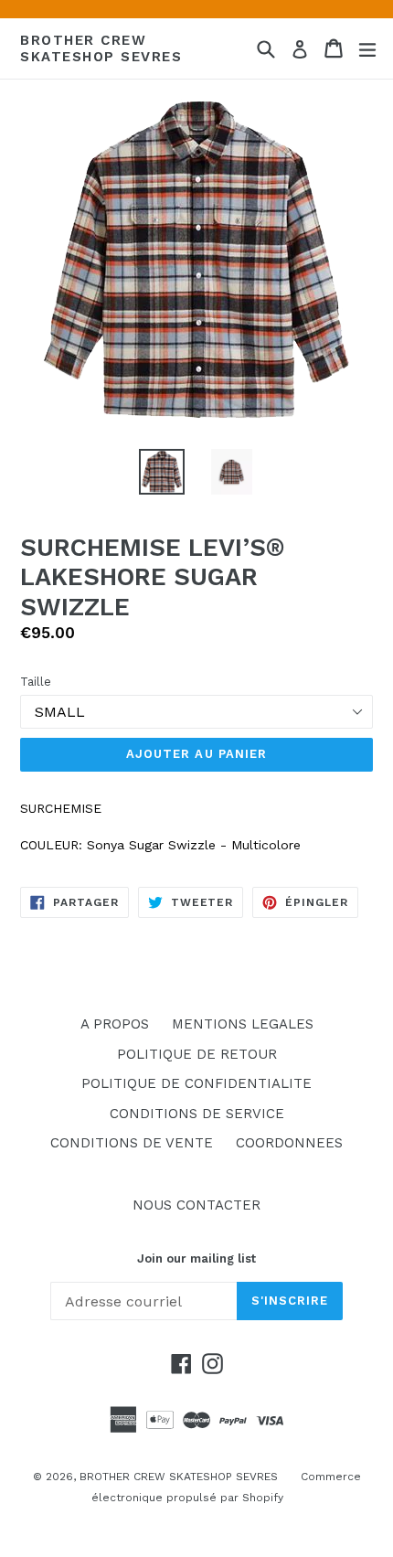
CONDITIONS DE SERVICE (197, 1113)
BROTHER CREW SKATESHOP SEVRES (101, 48)
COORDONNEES (289, 1143)
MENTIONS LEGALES (242, 1024)
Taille (35, 681)
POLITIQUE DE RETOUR (197, 1054)
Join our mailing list (196, 1258)
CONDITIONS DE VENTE (131, 1143)
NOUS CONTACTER (196, 1205)
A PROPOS (114, 1024)
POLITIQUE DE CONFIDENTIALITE (196, 1083)
